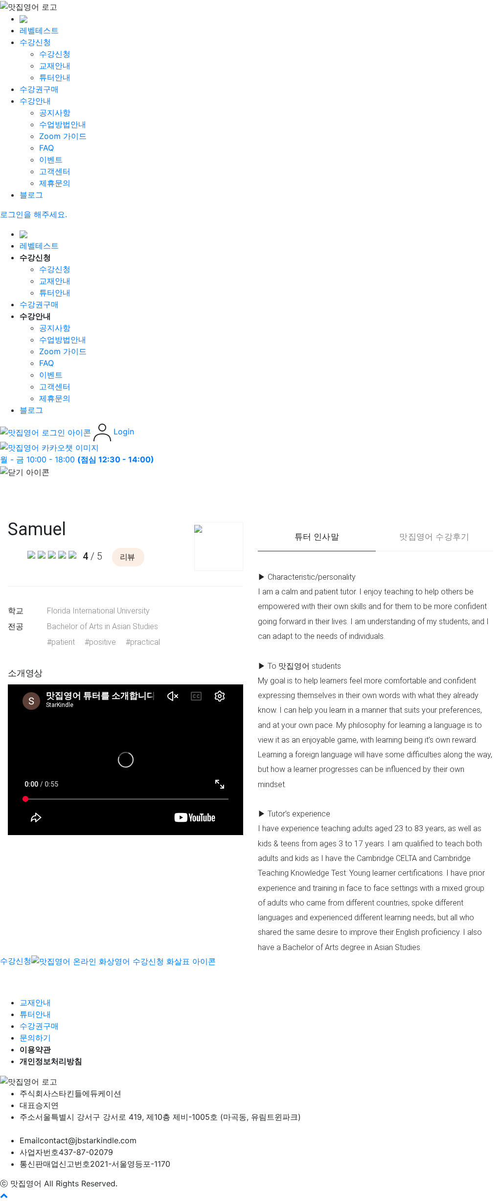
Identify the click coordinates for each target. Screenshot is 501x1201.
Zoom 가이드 (63, 136)
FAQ (46, 148)
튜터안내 (54, 77)
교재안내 (54, 65)
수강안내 (35, 101)
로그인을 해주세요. (33, 214)
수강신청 (35, 42)
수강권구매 (39, 89)
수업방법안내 (62, 124)
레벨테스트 (39, 30)
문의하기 (35, 1037)
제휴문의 (54, 183)
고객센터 (54, 171)
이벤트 (51, 159)
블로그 (31, 195)
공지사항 (54, 112)
